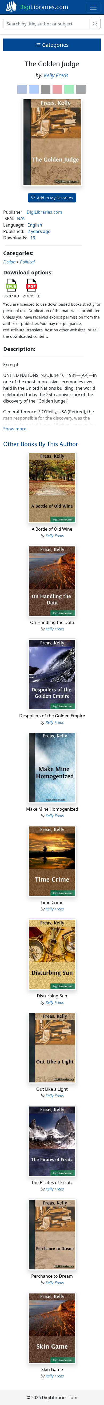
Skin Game (52, 1369)
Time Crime (52, 902)
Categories (55, 44)
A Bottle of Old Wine (52, 529)
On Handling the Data (52, 622)
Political (27, 262)
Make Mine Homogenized (52, 809)
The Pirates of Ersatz (52, 1182)
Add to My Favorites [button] (55, 197)
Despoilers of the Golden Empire (52, 716)
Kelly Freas (56, 75)
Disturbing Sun (52, 996)
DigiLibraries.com (44, 212)
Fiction (9, 262)
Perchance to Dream (52, 1276)
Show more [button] (14, 429)
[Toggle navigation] (93, 7)
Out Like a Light (52, 1089)
